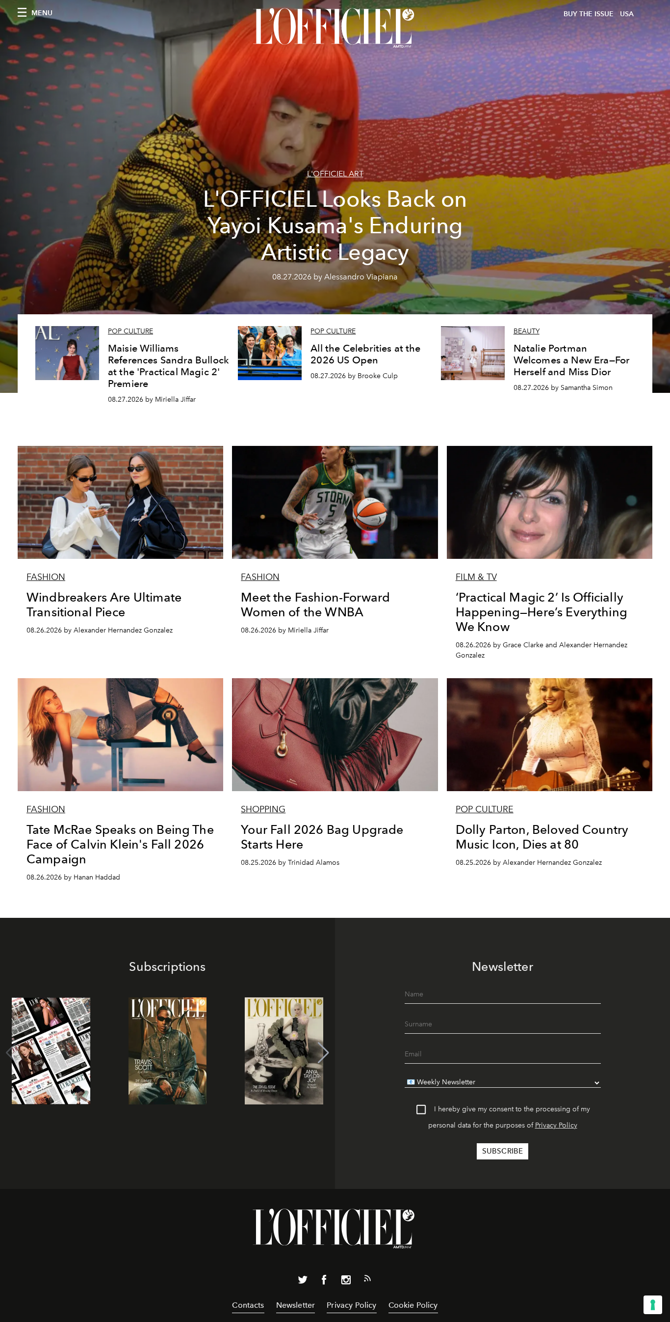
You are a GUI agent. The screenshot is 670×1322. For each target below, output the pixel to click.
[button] (323, 1053)
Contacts (248, 1305)
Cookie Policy (413, 1305)
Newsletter (295, 1305)
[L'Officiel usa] (335, 28)
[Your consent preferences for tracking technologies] (653, 1304)
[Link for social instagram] (346, 1282)
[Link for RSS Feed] (367, 1280)
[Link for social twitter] (303, 1282)
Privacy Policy (556, 1125)
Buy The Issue (589, 14)
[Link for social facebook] (324, 1282)
